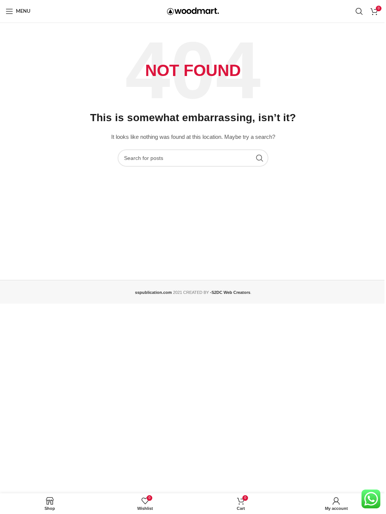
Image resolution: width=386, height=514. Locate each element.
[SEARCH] (259, 158)
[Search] (359, 11)
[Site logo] (193, 11)
